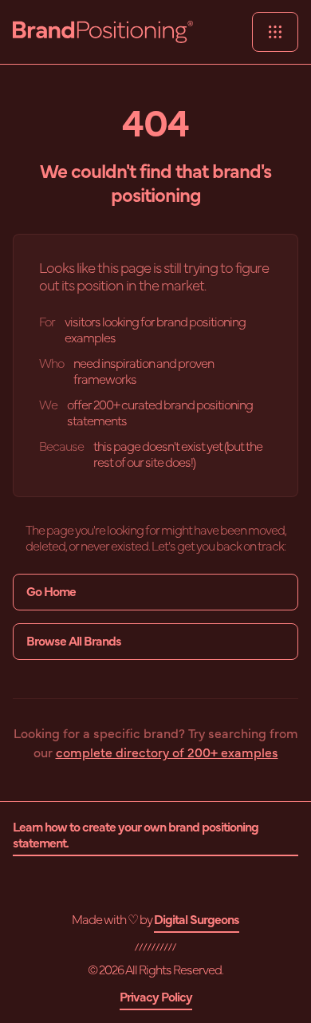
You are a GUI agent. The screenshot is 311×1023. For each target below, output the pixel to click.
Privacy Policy (156, 997)
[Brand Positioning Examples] (103, 32)
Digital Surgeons (196, 920)
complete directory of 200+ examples (167, 753)
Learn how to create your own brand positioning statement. (135, 835)
